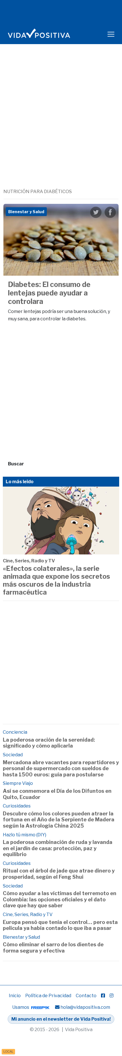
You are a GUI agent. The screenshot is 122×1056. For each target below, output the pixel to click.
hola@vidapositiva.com (85, 1007)
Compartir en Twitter (96, 212)
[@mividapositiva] (111, 995)
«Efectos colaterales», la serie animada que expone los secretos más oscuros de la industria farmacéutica (56, 580)
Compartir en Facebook (110, 212)
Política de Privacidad (48, 995)
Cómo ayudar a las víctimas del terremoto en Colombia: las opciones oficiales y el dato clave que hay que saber (59, 899)
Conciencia (15, 732)
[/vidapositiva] (103, 995)
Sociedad (13, 754)
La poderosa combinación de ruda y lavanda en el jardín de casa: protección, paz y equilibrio (57, 848)
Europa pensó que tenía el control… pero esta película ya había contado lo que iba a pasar (60, 925)
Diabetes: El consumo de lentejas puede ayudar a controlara (49, 293)
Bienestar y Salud (21, 937)
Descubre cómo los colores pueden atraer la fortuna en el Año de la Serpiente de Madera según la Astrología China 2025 (58, 820)
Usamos (21, 1007)
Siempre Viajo (18, 783)
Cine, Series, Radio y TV (29, 560)
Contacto (86, 995)
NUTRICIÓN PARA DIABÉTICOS (37, 191)
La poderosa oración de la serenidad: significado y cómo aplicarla (49, 743)
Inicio (15, 995)
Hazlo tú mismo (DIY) (24, 834)
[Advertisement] (61, 124)
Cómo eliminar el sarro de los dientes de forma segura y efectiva (53, 947)
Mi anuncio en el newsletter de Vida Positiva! (61, 1019)
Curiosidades (17, 806)
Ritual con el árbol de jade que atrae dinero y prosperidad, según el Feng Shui (59, 874)
